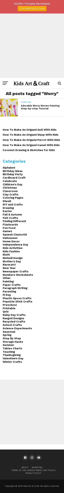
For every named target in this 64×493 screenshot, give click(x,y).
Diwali (7, 201)
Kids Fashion (11, 251)
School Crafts (12, 325)
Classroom (10, 191)
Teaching (9, 351)
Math (6, 254)
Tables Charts (12, 348)
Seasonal (9, 331)
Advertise (37, 467)
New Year (9, 268)
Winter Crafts (12, 361)
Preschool (10, 305)
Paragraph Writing (15, 288)
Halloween (10, 238)
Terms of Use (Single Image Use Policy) (33, 470)
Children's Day (12, 184)
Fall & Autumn (12, 214)
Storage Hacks (13, 341)
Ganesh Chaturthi (15, 234)
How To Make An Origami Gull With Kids (30, 129)
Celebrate (10, 181)
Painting (8, 281)
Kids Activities (13, 248)
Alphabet (9, 167)
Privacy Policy (33, 473)
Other (7, 278)
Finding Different (14, 221)
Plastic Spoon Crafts (17, 298)
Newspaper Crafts (15, 271)
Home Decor (11, 241)
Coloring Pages (13, 197)
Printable (9, 308)
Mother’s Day (12, 261)
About (25, 467)
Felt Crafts (10, 218)
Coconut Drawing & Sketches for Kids (29, 150)
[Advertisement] (32, 45)
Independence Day (15, 244)
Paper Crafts (12, 284)
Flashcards (10, 224)
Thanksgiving (12, 355)
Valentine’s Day (13, 358)
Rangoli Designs (13, 318)
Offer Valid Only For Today (32, 8)
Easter (7, 211)
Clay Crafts (10, 194)
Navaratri (9, 264)
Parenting (9, 291)
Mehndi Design (13, 258)
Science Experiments (17, 328)
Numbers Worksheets (18, 274)
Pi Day (7, 295)
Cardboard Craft (14, 177)
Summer (8, 345)
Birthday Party (13, 174)
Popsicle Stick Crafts (17, 301)
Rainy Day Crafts (14, 315)
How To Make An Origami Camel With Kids (31, 145)
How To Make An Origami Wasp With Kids (30, 134)
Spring (7, 335)
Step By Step (12, 338)
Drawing (8, 208)
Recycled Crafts (14, 321)
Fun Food (9, 228)
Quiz (6, 311)
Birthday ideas (13, 171)
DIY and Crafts (13, 204)
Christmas (10, 187)
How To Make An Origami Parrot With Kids (31, 140)
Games (7, 231)
